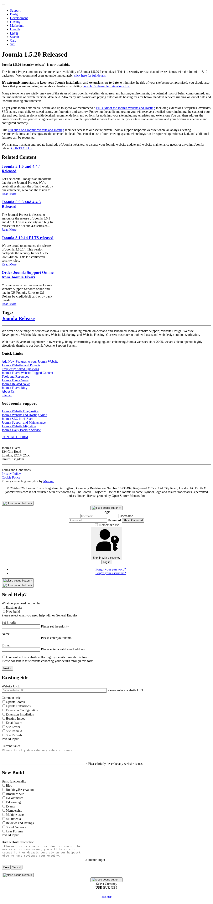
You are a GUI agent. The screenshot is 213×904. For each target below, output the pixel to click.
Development (19, 18)
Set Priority (9, 622)
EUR (107, 887)
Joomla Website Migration (19, 426)
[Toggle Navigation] (3, 4)
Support (15, 10)
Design (14, 14)
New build (13, 611)
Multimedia (13, 819)
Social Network (16, 827)
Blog (9, 785)
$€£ (12, 44)
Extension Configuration (22, 710)
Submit (16, 867)
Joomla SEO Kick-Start (17, 418)
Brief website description (18, 842)
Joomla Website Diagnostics (20, 411)
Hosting (15, 22)
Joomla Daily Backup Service (21, 430)
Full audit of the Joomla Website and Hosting (125, 108)
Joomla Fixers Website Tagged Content (27, 372)
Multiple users (15, 814)
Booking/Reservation (20, 789)
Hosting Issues (15, 718)
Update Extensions (18, 706)
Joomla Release (18, 318)
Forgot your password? (110, 569)
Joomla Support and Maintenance (24, 422)
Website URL (11, 686)
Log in (106, 562)
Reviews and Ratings (20, 823)
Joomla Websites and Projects (21, 365)
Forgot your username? (110, 573)
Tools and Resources (15, 376)
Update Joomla (16, 702)
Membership (14, 810)
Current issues (11, 746)
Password (114, 520)
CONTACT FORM (15, 437)
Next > (7, 668)
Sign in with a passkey (106, 557)
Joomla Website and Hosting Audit (24, 415)
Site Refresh (14, 735)
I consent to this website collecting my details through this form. (47, 657)
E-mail (6, 645)
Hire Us (15, 29)
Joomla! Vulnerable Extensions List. (106, 86)
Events (10, 806)
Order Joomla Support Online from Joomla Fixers (27, 274)
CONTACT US (21, 148)
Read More (9, 194)
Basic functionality (14, 781)
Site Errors (13, 727)
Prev (6, 867)
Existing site (14, 607)
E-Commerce (14, 798)
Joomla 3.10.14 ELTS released (27, 238)
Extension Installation (20, 714)
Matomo (48, 481)
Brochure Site (15, 794)
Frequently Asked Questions (20, 369)
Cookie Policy (11, 477)
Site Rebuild (14, 731)
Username (126, 516)
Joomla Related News (16, 384)
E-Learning (13, 802)
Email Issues (14, 722)
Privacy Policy (11, 473)
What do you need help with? (21, 603)
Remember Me (109, 525)
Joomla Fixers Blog (14, 387)
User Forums (14, 831)
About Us (8, 391)
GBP (114, 887)
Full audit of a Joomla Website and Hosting (36, 130)
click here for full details (90, 75)
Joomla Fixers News (15, 380)
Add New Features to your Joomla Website (30, 361)
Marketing (17, 25)
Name (6, 634)
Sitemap (7, 395)
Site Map (107, 896)
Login (14, 33)
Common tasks (11, 697)
